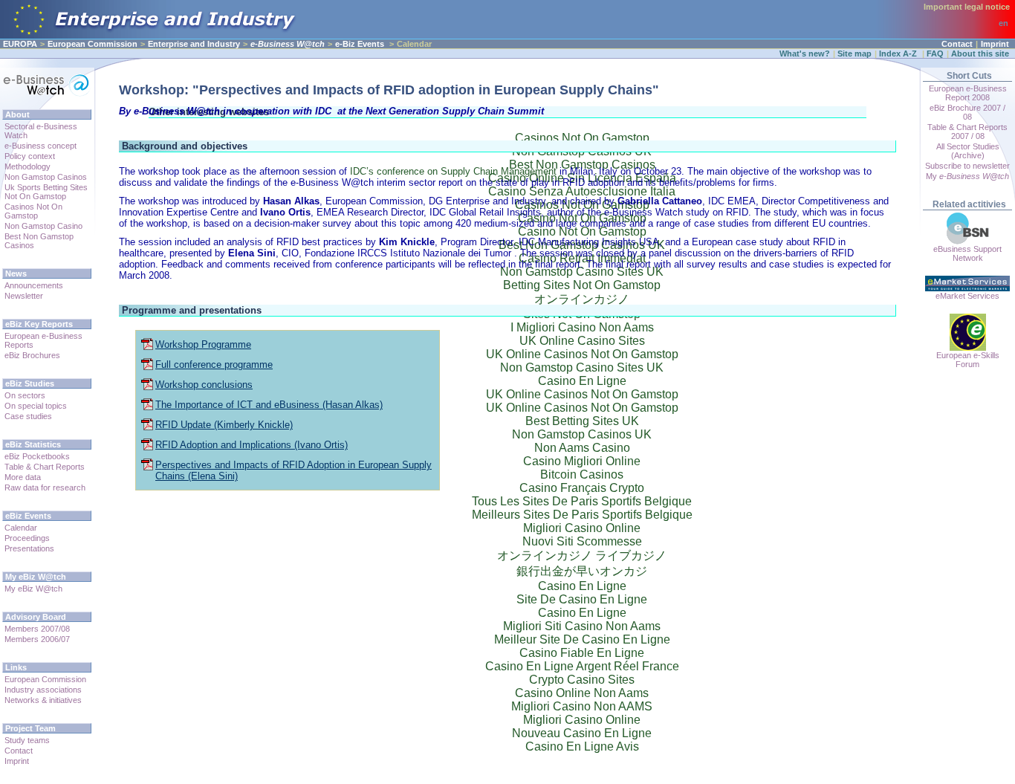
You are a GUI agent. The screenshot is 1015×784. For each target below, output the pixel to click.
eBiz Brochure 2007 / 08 (967, 112)
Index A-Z (899, 53)
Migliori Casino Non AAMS (581, 706)
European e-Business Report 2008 (968, 93)
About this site (980, 53)
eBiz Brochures (32, 355)
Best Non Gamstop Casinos (39, 241)
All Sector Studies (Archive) (967, 151)
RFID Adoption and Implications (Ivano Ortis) (251, 444)
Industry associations (43, 689)
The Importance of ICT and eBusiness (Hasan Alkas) (269, 404)
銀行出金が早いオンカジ (581, 571)
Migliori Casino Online (582, 719)
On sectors (24, 395)
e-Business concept (40, 145)
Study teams (27, 740)
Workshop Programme (203, 344)
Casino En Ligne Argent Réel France (582, 666)
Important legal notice (967, 6)
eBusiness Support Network (967, 253)
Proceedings (27, 538)
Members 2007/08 (37, 628)
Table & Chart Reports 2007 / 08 (967, 131)
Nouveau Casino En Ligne (582, 733)
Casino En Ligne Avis (582, 746)
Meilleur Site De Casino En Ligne (582, 639)
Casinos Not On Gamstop (33, 211)
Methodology (27, 166)
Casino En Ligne (582, 586)
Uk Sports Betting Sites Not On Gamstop (46, 192)
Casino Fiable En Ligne (581, 653)
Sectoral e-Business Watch (40, 131)
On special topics (35, 405)
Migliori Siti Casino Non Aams (582, 626)
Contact (957, 43)
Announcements (33, 285)
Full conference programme (214, 364)
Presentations (29, 548)
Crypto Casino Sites (582, 679)
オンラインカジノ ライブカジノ (582, 555)
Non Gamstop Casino (43, 225)
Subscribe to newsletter (967, 165)
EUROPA (20, 43)
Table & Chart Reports (44, 466)
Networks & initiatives (43, 700)
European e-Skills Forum (967, 360)
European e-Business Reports (43, 340)
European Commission (92, 43)
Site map (854, 53)
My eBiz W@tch (33, 588)
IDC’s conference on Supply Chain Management (453, 171)
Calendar (20, 527)
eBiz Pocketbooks (37, 456)
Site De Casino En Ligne (581, 599)
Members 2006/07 (37, 639)
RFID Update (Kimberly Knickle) (224, 424)
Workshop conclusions (204, 384)
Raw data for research (44, 487)
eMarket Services (967, 295)
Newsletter (23, 295)
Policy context (29, 156)
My (967, 176)
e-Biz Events (359, 43)
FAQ (935, 53)
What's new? (804, 53)
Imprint (995, 43)
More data (22, 477)
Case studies (28, 416)
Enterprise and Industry (194, 43)
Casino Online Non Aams (582, 693)
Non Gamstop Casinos (45, 176)
